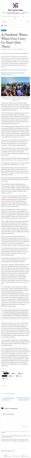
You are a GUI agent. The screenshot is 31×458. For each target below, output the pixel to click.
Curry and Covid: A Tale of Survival (17, 70)
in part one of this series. (12, 206)
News (13, 393)
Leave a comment (17, 49)
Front (4, 30)
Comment (24, 426)
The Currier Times (15, 10)
